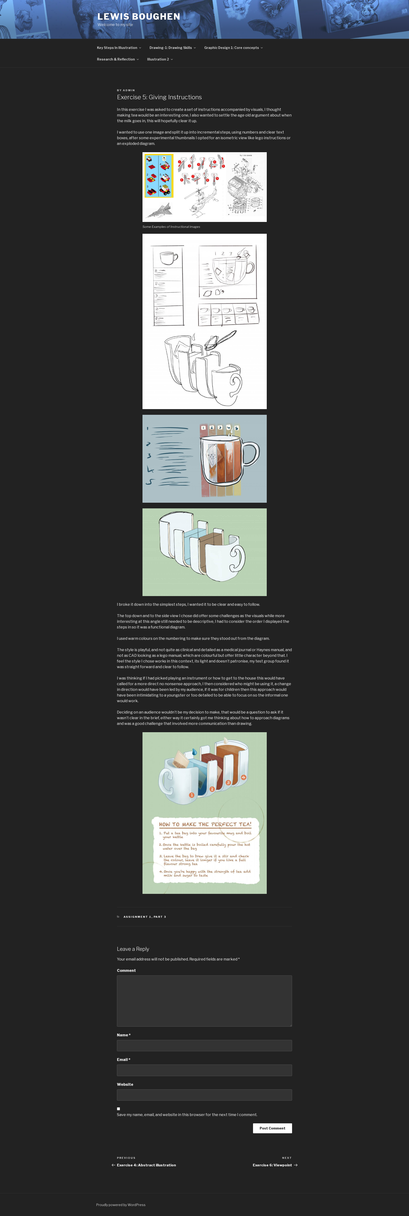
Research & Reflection (116, 59)
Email (123, 1059)
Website (125, 1084)
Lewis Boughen (139, 16)
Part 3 (160, 916)
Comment (126, 970)
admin (129, 90)
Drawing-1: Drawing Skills (171, 48)
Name (124, 1035)
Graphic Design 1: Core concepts (231, 48)
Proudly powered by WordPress (121, 1205)
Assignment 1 (137, 916)
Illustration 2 (158, 59)
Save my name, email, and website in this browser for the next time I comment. (187, 1114)
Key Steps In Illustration (117, 48)
